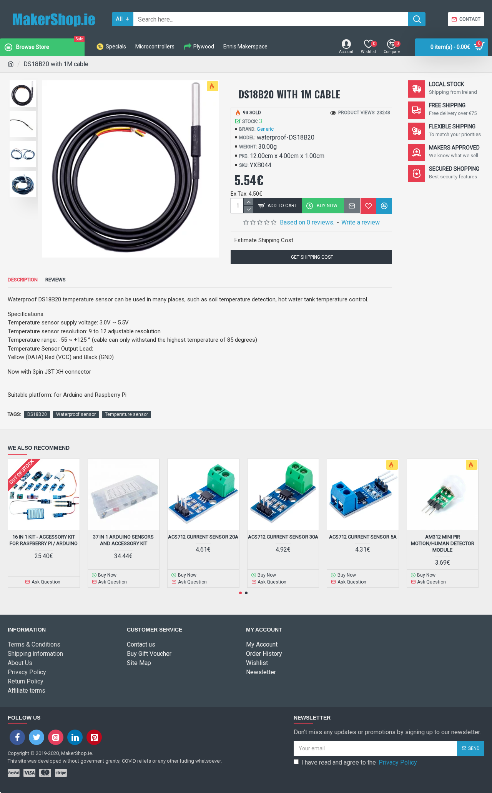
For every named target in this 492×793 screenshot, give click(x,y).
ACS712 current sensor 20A (203, 537)
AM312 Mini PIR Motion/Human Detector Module (442, 543)
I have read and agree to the (359, 762)
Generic (265, 129)
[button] (240, 593)
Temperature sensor (126, 414)
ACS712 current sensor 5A (363, 537)
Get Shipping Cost (311, 257)
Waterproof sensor (76, 414)
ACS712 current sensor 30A (283, 537)
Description (23, 280)
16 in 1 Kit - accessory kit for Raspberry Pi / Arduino (44, 540)
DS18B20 (37, 414)
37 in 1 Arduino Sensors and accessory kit (123, 540)
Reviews (55, 280)
